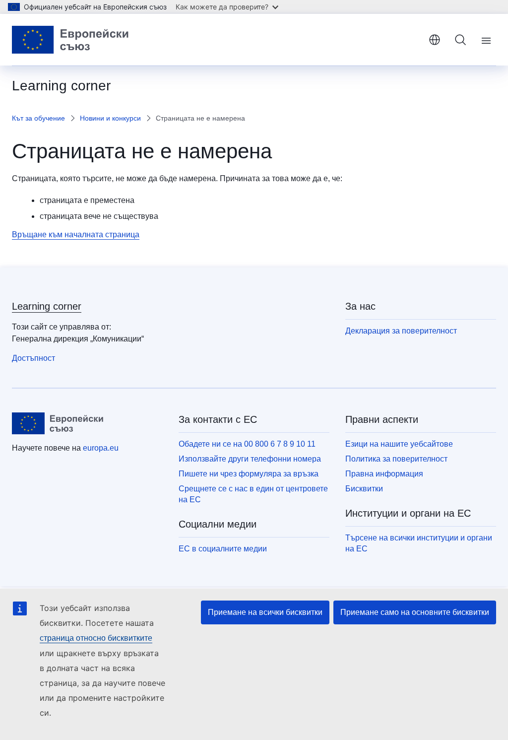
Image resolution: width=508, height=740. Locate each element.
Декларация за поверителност (401, 331)
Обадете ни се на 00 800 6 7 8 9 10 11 (247, 444)
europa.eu (101, 448)
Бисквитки (364, 488)
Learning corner (46, 306)
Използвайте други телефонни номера (250, 459)
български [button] (434, 40)
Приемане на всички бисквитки (265, 612)
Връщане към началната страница (75, 234)
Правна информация (384, 474)
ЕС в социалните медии (223, 548)
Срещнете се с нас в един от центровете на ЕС (253, 494)
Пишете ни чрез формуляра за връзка (248, 474)
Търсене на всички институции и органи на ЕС (418, 543)
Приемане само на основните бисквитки (414, 612)
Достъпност (33, 358)
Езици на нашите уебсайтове (399, 444)
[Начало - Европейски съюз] (70, 40)
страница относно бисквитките (96, 638)
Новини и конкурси (110, 118)
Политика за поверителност (396, 459)
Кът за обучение (38, 118)
